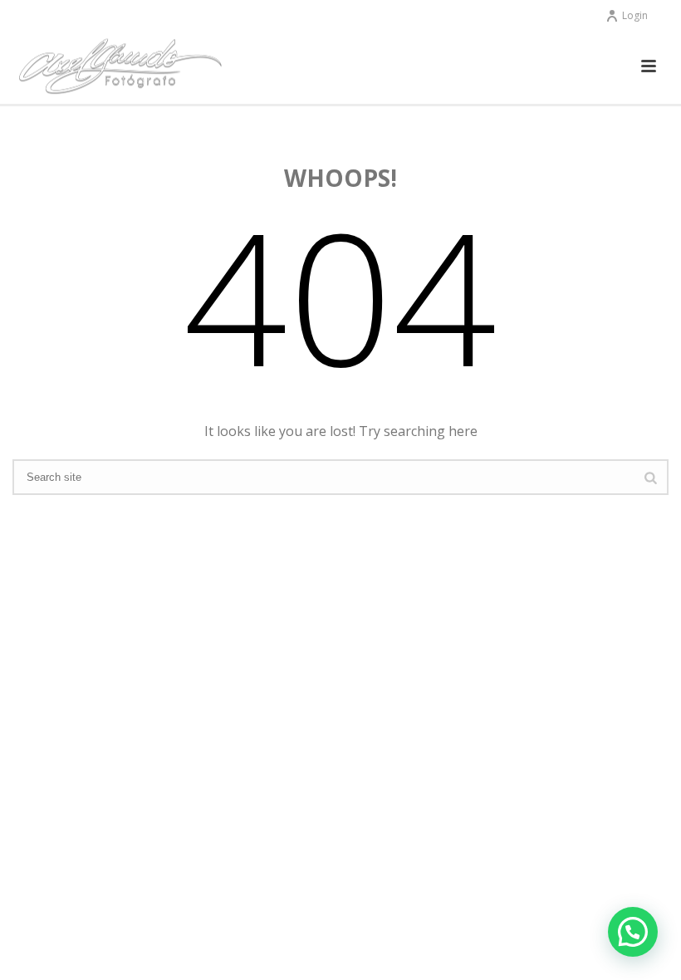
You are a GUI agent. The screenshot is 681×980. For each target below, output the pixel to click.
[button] (633, 932)
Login (635, 15)
